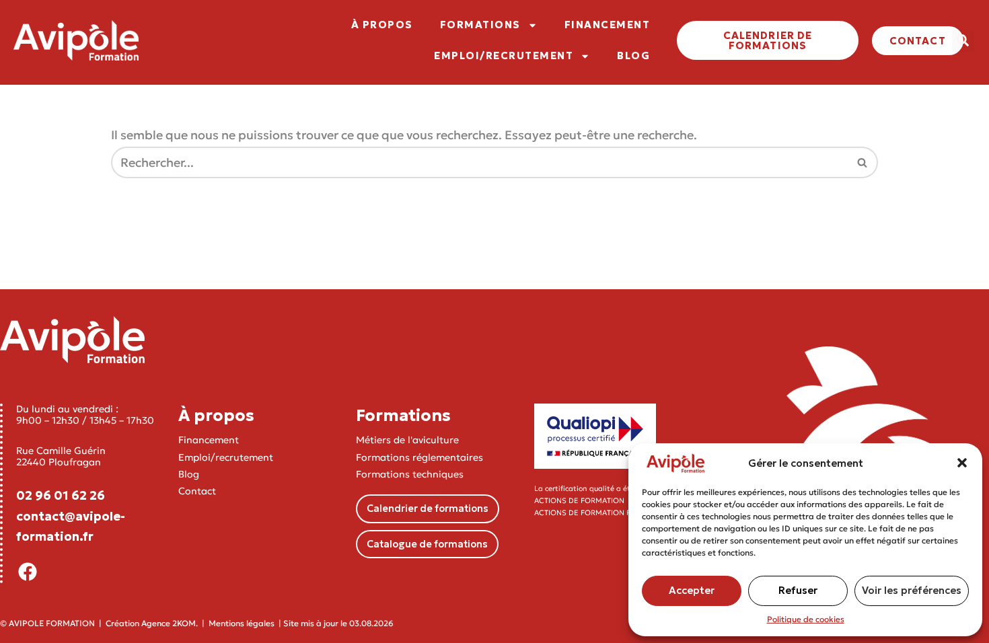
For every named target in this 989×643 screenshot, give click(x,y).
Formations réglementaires (419, 457)
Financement (208, 440)
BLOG (633, 55)
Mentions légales (241, 623)
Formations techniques (410, 474)
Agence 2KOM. (169, 623)
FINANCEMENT (607, 24)
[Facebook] (27, 571)
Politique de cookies (805, 619)
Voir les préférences (911, 590)
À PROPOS (382, 24)
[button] (962, 462)
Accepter (692, 590)
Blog (188, 474)
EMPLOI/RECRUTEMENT (503, 55)
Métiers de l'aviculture (407, 440)
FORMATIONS (480, 24)
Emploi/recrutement (225, 457)
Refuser (797, 590)
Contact (197, 491)
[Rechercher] (863, 162)
